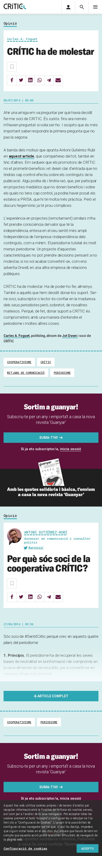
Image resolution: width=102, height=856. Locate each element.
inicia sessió (70, 449)
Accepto (87, 848)
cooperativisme (19, 362)
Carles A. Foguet (17, 336)
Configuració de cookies (25, 848)
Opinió (10, 23)
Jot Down (70, 336)
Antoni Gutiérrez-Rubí (45, 532)
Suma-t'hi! (48, 437)
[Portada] (15, 7)
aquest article (21, 156)
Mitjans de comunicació (26, 373)
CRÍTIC (46, 362)
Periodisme (62, 373)
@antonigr (36, 547)
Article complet (52, 696)
